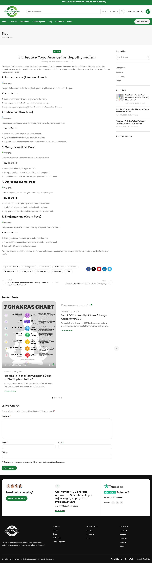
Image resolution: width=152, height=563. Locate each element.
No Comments (140, 103)
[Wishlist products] (142, 11)
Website (5, 452)
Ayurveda (119, 72)
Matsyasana (26, 271)
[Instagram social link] (121, 502)
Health (118, 81)
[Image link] (13, 531)
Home (3, 37)
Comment (6, 416)
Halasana (73, 267)
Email (60, 442)
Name (4, 442)
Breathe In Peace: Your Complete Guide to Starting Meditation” (137, 97)
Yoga (69, 271)
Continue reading (10, 391)
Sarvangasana (42, 271)
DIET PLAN (10, 37)
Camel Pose (45, 267)
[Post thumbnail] (120, 99)
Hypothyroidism (10, 271)
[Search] (122, 11)
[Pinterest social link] (99, 269)
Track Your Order (142, 21)
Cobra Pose (59, 267)
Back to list (57, 282)
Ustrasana (57, 271)
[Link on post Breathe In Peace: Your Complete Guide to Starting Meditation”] (29, 334)
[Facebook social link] (88, 269)
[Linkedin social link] (104, 269)
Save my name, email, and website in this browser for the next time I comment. (34, 462)
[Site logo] (13, 11)
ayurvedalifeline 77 (11, 267)
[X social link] (93, 269)
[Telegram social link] (109, 269)
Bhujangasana (29, 267)
